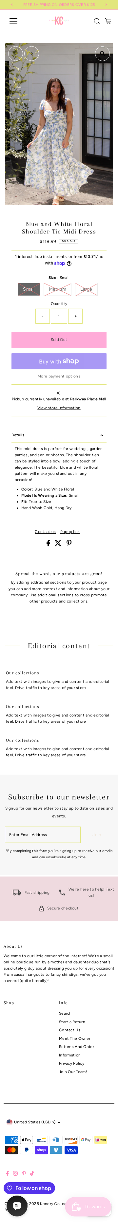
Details (18, 435)
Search (65, 1013)
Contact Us (69, 1030)
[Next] (31, 53)
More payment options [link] (59, 376)
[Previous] (15, 53)
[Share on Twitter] (58, 545)
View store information (59, 408)
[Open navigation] (17, 21)
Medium (60, 289)
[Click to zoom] (102, 53)
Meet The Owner (74, 1038)
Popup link (70, 532)
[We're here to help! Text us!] (62, 894)
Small (31, 289)
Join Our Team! (73, 1072)
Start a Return (72, 1022)
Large (89, 289)
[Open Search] (97, 21)
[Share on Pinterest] (69, 545)
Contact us (45, 532)
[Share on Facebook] (49, 545)
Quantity (59, 303)
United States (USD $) (34, 1122)
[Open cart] (108, 21)
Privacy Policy (71, 1063)
